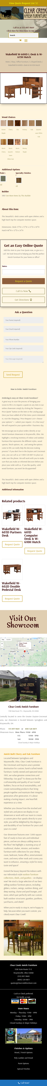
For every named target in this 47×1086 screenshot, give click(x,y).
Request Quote (12, 544)
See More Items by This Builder (18, 195)
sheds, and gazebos (22, 877)
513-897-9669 (13, 728)
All (1, 184)
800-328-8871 (31, 728)
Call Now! (25, 1082)
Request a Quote (23, 281)
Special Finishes (23, 1069)
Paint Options (23, 1063)
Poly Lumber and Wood (23, 1058)
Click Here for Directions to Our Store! (23, 30)
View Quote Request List (22, 3)
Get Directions (22, 299)
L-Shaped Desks (36, 62)
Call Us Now (22, 291)
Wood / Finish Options (23, 1052)
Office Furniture (22, 62)
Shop (13, 62)
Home (8, 62)
